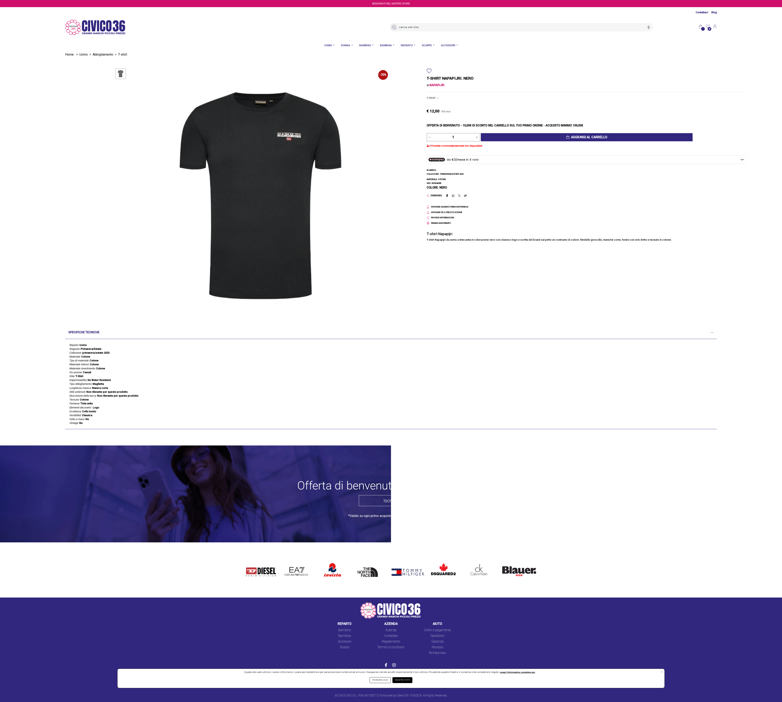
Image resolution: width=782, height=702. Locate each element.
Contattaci (702, 12)
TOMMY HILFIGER (402, 563)
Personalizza (380, 680)
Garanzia (437, 641)
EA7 (289, 563)
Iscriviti (391, 500)
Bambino (344, 630)
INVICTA (330, 563)
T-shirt (122, 54)
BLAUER (505, 563)
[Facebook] (386, 665)
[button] (587, 137)
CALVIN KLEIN (475, 563)
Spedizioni (437, 636)
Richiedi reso (437, 653)
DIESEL (251, 563)
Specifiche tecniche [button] (83, 332)
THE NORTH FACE (369, 566)
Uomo (83, 54)
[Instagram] (394, 665)
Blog (714, 12)
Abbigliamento (103, 54)
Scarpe (344, 647)
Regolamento (391, 641)
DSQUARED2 (440, 563)
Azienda (391, 630)
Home (69, 54)
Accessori (344, 641)
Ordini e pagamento (437, 630)
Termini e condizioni (390, 647)
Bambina (344, 636)
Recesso (437, 647)
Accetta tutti (402, 680)
